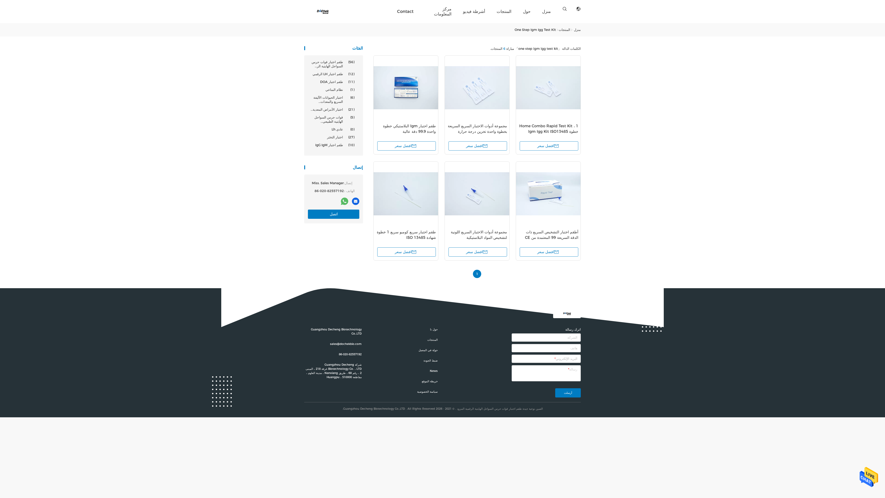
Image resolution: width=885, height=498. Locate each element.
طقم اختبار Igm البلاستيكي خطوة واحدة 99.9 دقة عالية (409, 129)
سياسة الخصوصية (427, 391)
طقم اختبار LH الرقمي (333, 74)
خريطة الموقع (430, 381)
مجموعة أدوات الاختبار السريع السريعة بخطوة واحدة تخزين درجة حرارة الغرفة (477, 131)
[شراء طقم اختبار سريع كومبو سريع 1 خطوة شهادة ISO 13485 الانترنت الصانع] (406, 194)
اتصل (334, 214)
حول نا (434, 329)
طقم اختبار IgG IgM (334, 145)
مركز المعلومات (442, 11)
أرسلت (568, 392)
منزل (546, 11)
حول (527, 11)
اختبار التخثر (340, 137)
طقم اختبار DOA (337, 82)
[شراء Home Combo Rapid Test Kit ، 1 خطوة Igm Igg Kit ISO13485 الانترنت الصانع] (548, 88)
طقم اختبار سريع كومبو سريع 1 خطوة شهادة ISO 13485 (406, 235)
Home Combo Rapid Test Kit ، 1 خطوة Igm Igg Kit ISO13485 (548, 129)
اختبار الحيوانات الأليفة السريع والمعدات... (333, 99)
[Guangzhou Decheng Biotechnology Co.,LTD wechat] (333, 201)
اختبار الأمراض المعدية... (332, 109)
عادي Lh (343, 129)
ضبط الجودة (431, 360)
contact (405, 11)
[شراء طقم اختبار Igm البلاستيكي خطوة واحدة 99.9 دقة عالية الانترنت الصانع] (406, 88)
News (434, 371)
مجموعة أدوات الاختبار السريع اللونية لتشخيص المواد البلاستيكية (479, 235)
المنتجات (504, 11)
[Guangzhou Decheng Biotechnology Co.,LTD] (322, 11)
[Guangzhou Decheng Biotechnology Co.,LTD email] (355, 201)
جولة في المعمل (428, 350)
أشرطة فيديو (474, 11)
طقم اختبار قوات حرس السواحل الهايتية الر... (333, 64)
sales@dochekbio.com (346, 344)
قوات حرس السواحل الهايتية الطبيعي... (334, 119)
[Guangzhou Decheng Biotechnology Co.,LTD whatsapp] (344, 201)
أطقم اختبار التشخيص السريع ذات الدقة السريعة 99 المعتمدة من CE (551, 235)
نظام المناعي (339, 90)
